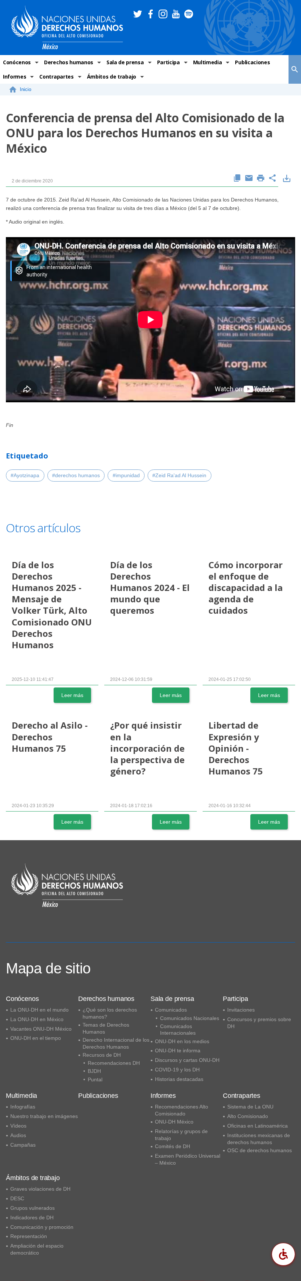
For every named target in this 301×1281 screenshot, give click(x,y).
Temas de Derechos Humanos (106, 1028)
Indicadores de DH (32, 1217)
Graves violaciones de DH (40, 1189)
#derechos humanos (76, 475)
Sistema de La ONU (250, 1107)
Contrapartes (56, 76)
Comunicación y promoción (41, 1227)
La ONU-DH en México (37, 1019)
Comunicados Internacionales (178, 1029)
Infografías (22, 1107)
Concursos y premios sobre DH (259, 1022)
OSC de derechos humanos (259, 1150)
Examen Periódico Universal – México (187, 1159)
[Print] (260, 179)
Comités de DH (172, 1146)
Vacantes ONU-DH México (41, 1029)
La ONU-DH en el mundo (39, 1010)
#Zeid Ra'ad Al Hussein (179, 475)
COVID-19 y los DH (177, 1070)
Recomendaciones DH (114, 1063)
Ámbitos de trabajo (111, 76)
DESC (17, 1198)
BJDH (94, 1071)
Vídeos (18, 1126)
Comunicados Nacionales (189, 1018)
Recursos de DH (102, 1055)
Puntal (95, 1079)
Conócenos (17, 62)
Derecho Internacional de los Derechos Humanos (116, 1043)
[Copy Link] (237, 179)
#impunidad (126, 475)
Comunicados (171, 1010)
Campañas (23, 1145)
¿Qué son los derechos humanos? (110, 1013)
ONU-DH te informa (177, 1050)
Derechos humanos (68, 62)
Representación (28, 1236)
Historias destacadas (179, 1079)
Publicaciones (252, 62)
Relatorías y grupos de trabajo (181, 1134)
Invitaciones (241, 1010)
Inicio (25, 89)
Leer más (72, 695)
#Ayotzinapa (25, 475)
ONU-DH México (174, 1122)
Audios (18, 1135)
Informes (14, 76)
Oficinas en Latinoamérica (257, 1126)
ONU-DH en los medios (182, 1041)
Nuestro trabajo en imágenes (44, 1116)
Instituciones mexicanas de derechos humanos (258, 1138)
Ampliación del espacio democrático (37, 1249)
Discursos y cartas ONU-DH (187, 1060)
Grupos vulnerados (32, 1208)
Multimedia (207, 62)
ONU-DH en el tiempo (35, 1038)
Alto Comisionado (247, 1116)
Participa (168, 62)
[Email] (249, 179)
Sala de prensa (125, 62)
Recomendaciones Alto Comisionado (181, 1110)
